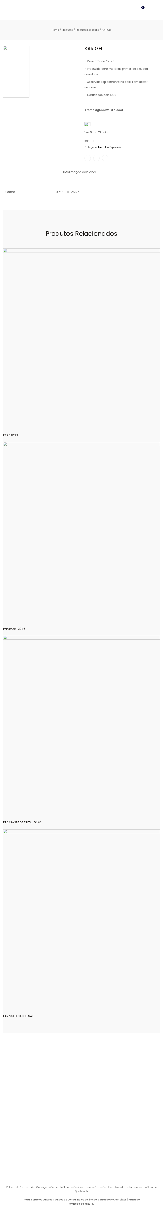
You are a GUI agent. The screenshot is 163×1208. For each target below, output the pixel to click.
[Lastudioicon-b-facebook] (74, 1171)
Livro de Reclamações (129, 1187)
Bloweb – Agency (128, 1178)
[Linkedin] (89, 1171)
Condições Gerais (47, 1187)
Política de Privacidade (20, 1187)
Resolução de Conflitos (99, 1187)
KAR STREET (10, 435)
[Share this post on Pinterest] (105, 158)
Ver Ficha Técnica (96, 132)
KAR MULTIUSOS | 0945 (18, 1016)
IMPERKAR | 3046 (14, 629)
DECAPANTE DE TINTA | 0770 (22, 822)
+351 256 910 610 (138, 1129)
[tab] (79, 172)
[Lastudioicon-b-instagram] (81, 1171)
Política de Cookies (71, 1187)
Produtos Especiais (109, 147)
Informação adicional (79, 172)
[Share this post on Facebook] (87, 158)
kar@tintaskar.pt (134, 1153)
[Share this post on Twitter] (96, 158)
